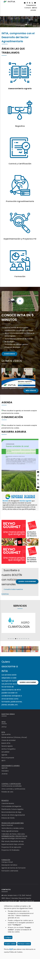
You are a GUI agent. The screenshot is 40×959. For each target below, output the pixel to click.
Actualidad (5, 752)
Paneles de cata (7, 792)
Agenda (4, 755)
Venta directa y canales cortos (13, 828)
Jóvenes (4, 774)
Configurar (8, 937)
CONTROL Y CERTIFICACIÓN (11, 784)
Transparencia (31, 5)
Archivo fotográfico (8, 749)
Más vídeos (31, 390)
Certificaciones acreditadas (12, 786)
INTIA (4, 727)
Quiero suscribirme (27, 582)
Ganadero (5, 771)
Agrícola (4, 768)
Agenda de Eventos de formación (14, 868)
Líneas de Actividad (8, 740)
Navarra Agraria (7, 746)
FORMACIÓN (6, 860)
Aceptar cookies (10, 944)
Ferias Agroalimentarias (10, 831)
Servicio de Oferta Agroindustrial (13, 815)
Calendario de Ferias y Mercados (13, 834)
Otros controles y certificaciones (13, 789)
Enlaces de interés (8, 818)
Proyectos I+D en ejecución (11, 847)
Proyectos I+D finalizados (10, 850)
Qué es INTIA (6, 734)
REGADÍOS (5, 800)
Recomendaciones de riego (11, 812)
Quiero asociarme (28, 682)
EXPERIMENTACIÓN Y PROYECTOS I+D (14, 836)
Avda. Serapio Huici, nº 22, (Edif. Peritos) (17, 895)
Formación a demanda (10, 871)
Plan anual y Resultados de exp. (13, 841)
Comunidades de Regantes (11, 806)
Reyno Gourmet (7, 825)
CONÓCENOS (9, 354)
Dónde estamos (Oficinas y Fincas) (14, 737)
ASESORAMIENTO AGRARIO (11, 766)
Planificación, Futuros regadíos (12, 809)
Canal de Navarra (8, 803)
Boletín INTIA (6, 743)
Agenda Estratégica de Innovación (14, 838)
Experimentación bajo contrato (13, 844)
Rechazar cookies (24, 944)
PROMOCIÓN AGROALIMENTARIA (13, 823)
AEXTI (3, 761)
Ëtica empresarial (8, 758)
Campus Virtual (7, 862)
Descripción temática (9, 865)
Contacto (27, 8)
